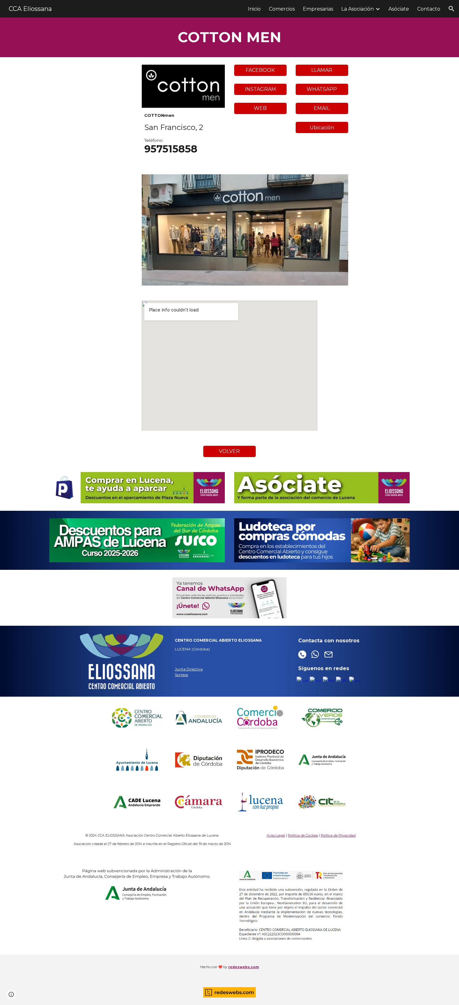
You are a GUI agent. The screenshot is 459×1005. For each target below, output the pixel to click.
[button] (451, 8)
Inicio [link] (254, 9)
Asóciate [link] (398, 9)
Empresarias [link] (318, 9)
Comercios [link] (282, 9)
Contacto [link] (428, 9)
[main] (229, 37)
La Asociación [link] (357, 9)
